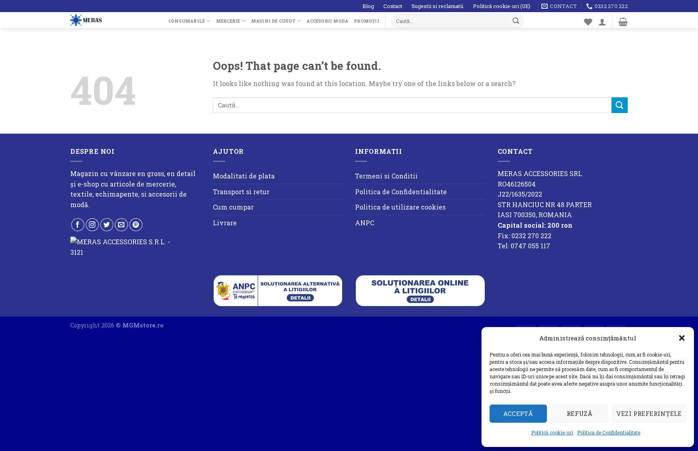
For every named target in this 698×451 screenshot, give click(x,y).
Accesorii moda (327, 21)
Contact (392, 6)
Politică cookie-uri (552, 432)
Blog (368, 6)
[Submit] (516, 21)
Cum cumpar (233, 207)
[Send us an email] (121, 224)
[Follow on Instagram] (92, 224)
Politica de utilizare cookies (400, 207)
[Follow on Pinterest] (136, 224)
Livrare (225, 222)
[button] (682, 338)
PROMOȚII (366, 21)
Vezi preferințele (648, 413)
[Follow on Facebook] (77, 224)
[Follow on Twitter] (107, 224)
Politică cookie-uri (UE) (501, 6)
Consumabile (186, 21)
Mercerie (228, 21)
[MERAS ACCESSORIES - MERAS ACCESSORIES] (113, 20)
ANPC (364, 222)
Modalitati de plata (244, 176)
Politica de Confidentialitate (608, 432)
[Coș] (623, 22)
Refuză (580, 413)
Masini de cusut (273, 21)
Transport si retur (241, 191)
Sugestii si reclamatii (437, 6)
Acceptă (518, 413)
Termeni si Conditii (386, 176)
